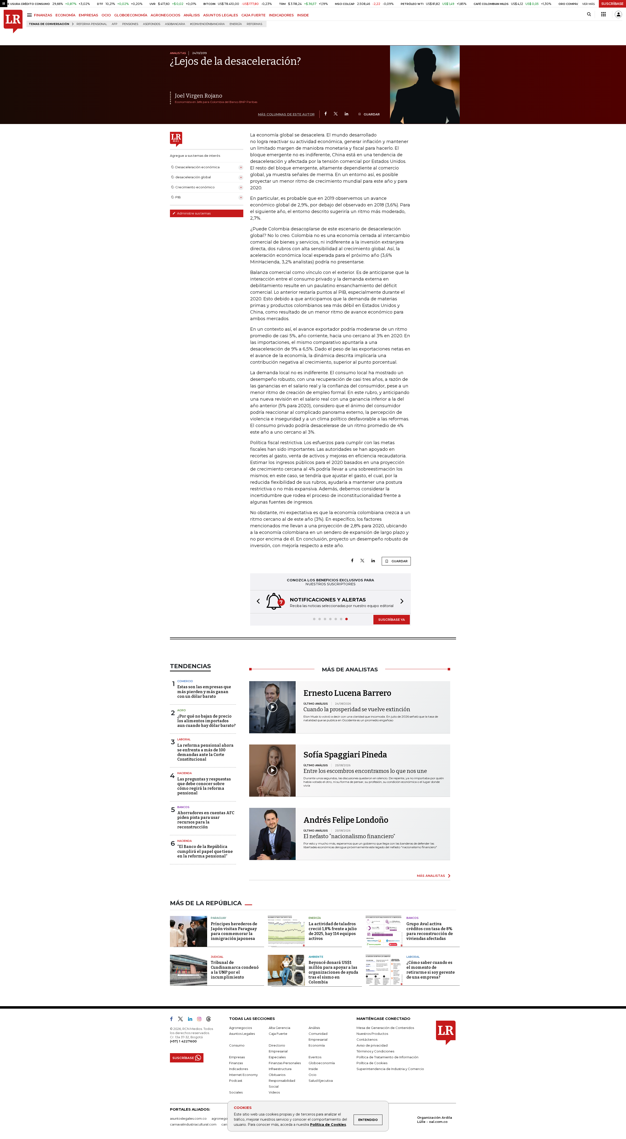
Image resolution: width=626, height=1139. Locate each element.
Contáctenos (367, 1039)
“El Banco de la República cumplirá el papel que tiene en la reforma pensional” (205, 851)
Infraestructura (280, 1069)
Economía (317, 1045)
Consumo (237, 1045)
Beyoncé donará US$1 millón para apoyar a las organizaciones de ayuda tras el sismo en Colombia (333, 972)
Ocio (312, 1075)
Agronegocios (240, 1028)
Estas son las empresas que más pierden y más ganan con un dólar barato (204, 692)
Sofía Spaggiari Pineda (345, 754)
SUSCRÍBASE (612, 3)
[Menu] (30, 15)
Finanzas (236, 1063)
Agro (181, 710)
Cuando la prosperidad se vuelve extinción (356, 709)
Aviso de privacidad (372, 1045)
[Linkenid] (192, 1020)
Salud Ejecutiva (321, 1081)
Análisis (314, 1028)
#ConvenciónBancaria (207, 24)
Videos (274, 1092)
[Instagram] (201, 1020)
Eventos (315, 1057)
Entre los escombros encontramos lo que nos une (365, 771)
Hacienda (184, 773)
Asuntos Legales (242, 1034)
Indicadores (238, 1069)
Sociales (236, 1092)
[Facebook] (325, 114)
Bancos (183, 807)
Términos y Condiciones (375, 1051)
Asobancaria (175, 24)
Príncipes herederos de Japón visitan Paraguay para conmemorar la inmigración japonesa (234, 931)
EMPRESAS (88, 15)
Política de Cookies (328, 1124)
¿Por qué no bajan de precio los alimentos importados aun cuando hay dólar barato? (206, 721)
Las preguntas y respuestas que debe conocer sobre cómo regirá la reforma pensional (204, 786)
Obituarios (277, 1075)
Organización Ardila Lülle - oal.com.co (434, 1120)
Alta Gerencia (279, 1028)
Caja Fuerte (278, 1034)
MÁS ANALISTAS (431, 876)
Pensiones (130, 24)
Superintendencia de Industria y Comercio (390, 1069)
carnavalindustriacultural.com (193, 1124)
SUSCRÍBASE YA (391, 619)
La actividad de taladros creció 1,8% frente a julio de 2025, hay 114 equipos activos (333, 931)
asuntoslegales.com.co (188, 1118)
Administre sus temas (193, 213)
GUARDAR (371, 114)
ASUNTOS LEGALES (220, 15)
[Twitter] (336, 114)
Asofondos (151, 24)
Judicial (217, 957)
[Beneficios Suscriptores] (603, 14)
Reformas (254, 24)
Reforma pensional (92, 24)
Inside (313, 1069)
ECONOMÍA (65, 15)
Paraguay (218, 918)
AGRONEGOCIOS (165, 15)
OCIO (106, 15)
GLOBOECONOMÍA (130, 15)
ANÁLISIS (192, 15)
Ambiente (316, 957)
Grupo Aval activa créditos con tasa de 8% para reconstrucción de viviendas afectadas (429, 931)
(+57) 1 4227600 (183, 1041)
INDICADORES (281, 15)
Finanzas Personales (285, 1063)
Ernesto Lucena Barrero (347, 693)
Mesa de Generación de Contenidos (385, 1028)
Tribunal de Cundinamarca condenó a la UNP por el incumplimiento (235, 970)
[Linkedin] (346, 114)
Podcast (235, 1081)
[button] (256, 601)
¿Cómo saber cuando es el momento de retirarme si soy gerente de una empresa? (430, 970)
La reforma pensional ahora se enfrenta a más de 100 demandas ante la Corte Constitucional (205, 752)
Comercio (185, 681)
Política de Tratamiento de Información (387, 1057)
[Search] (589, 14)
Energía (236, 24)
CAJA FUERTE (253, 15)
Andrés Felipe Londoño (345, 820)
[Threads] (210, 1020)
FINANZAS (43, 15)
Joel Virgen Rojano (198, 95)
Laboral (183, 739)
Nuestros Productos (372, 1034)
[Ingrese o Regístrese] (618, 14)
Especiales (277, 1057)
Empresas (237, 1057)
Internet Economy (243, 1075)
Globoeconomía (322, 1063)
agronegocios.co (225, 1118)
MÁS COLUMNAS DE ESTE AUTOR (286, 114)
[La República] (13, 22)
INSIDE (303, 15)
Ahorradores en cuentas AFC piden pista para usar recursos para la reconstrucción (205, 820)
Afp (114, 24)
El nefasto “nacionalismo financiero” (349, 836)
